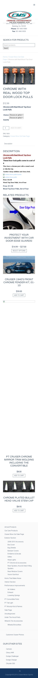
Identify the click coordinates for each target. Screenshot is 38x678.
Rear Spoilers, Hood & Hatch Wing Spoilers (20, 567)
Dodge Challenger (12, 656)
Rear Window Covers (15, 571)
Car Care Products (11, 531)
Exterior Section (10, 538)
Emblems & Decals (14, 554)
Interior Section (10, 582)
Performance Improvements (15, 585)
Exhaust (10, 592)
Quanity (6, 120)
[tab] (8, 144)
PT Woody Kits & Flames (13, 606)
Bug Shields (12, 548)
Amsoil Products (10, 527)
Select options (19, 251)
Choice (6, 115)
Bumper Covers (13, 551)
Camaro (9, 649)
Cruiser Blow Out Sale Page (20, 136)
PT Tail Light (9, 603)
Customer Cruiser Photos (15, 635)
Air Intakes (11, 589)
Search (6, 48)
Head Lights (12, 560)
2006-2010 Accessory (16, 542)
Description (8, 144)
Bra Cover (11, 545)
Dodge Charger (11, 660)
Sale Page (8, 610)
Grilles (10, 557)
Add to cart (16, 128)
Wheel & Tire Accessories (14, 621)
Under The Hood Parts (12, 617)
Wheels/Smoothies (14, 625)
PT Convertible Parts (12, 599)
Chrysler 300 (10, 663)
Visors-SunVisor (13, 574)
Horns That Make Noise (13, 578)
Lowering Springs (14, 595)
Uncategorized (10, 614)
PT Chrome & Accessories (17, 563)
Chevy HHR (10, 653)
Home (5, 57)
